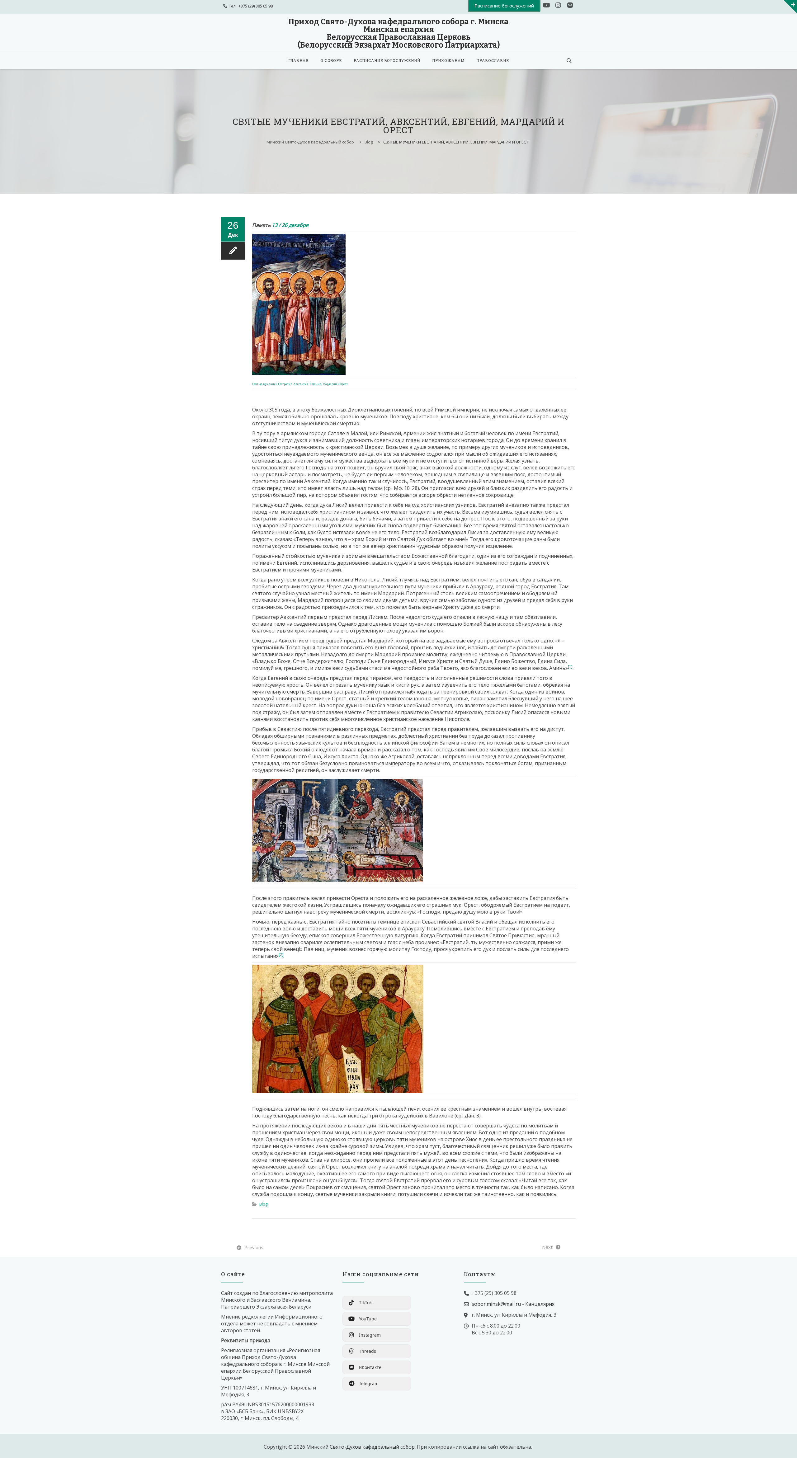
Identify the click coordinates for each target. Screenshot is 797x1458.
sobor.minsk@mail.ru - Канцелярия (513, 1303)
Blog (263, 1204)
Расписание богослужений (387, 60)
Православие (492, 60)
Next (547, 1247)
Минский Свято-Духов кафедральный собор (360, 1446)
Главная (298, 60)
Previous (253, 1247)
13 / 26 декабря (290, 225)
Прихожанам (448, 60)
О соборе (331, 60)
